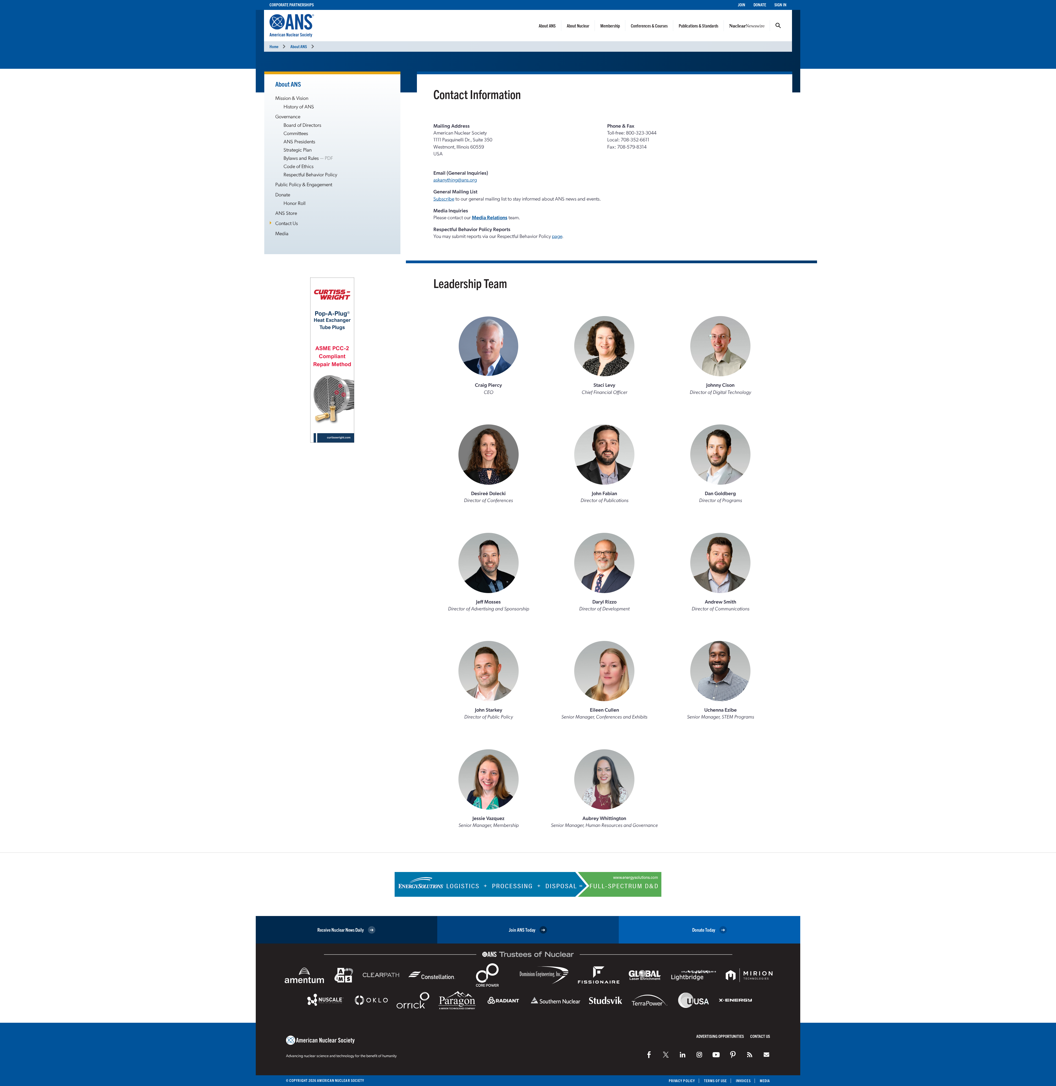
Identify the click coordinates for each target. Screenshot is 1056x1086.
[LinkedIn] (682, 1054)
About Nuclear (578, 25)
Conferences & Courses (649, 25)
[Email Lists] (766, 1054)
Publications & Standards (698, 25)
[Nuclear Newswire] (749, 1054)
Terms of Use (715, 1080)
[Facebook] (649, 1054)
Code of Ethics (299, 166)
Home (274, 46)
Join (741, 4)
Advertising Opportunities (720, 1036)
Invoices (743, 1080)
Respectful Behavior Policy (310, 174)
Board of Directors (302, 125)
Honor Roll (295, 203)
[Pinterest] (732, 1054)
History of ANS (299, 106)
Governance (287, 116)
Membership (610, 25)
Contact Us (286, 223)
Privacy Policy (682, 1080)
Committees (296, 133)
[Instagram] (699, 1054)
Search (778, 25)
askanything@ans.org (455, 179)
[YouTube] (716, 1054)
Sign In (780, 4)
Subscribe (443, 198)
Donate (760, 4)
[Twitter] (665, 1054)
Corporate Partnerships (292, 4)
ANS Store (286, 213)
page (557, 236)
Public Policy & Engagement (303, 184)
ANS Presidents (299, 141)
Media (281, 233)
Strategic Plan (298, 149)
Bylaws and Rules (301, 158)
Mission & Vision (291, 98)
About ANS (547, 25)
